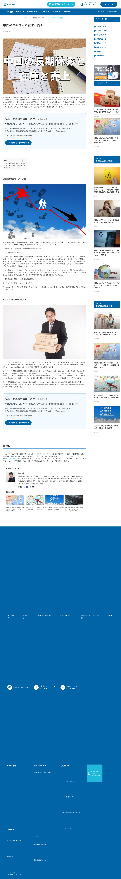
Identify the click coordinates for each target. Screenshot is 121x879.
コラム (45, 12)
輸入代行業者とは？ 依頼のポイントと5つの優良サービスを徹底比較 (35, 509)
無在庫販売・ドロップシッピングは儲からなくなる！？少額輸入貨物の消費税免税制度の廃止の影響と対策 (106, 190)
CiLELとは (8, 12)
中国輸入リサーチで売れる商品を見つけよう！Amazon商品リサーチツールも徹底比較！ (74, 509)
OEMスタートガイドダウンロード (73, 687)
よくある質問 (99, 11)
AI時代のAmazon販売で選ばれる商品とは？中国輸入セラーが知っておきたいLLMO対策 (107, 253)
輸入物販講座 (32, 12)
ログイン (107, 4)
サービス (20, 12)
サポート (68, 12)
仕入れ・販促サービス (14, 841)
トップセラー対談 (66, 828)
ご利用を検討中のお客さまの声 (70, 812)
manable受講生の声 (66, 797)
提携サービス (11, 856)
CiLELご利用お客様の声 (68, 781)
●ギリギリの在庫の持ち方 (17, 165)
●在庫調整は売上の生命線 (17, 163)
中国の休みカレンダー (13, 458)
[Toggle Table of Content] (23, 160)
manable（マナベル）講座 (42, 772)
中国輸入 (21, 504)
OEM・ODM (60, 504)
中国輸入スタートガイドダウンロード (48, 687)
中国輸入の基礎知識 (40, 844)
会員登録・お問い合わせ (62, 4)
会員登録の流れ (112, 11)
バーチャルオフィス (15, 874)
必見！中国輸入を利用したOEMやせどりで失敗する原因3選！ (54, 508)
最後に (8, 168)
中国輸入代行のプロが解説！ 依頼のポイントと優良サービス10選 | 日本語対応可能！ (15, 509)
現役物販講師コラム (40, 860)
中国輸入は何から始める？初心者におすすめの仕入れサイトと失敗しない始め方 (106, 285)
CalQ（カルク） (14, 872)
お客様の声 (57, 12)
